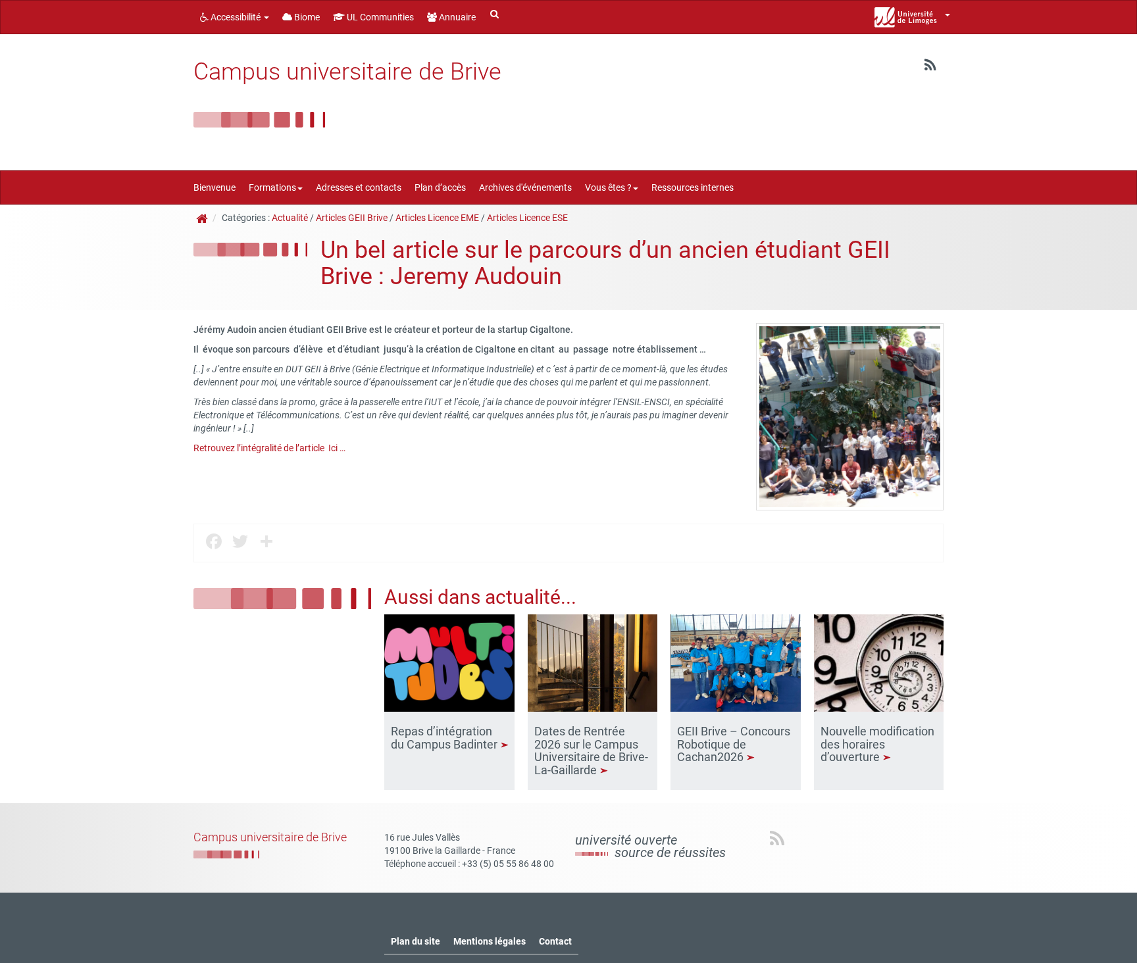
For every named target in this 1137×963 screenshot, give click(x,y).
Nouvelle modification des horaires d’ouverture (877, 744)
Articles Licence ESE (527, 217)
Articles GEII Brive (352, 217)
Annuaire (456, 17)
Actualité (290, 217)
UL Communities (379, 17)
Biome (306, 17)
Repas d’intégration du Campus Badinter (445, 737)
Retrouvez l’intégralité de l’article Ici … (269, 448)
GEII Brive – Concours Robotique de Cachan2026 (733, 744)
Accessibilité (236, 17)
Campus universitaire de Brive (347, 72)
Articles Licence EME (437, 217)
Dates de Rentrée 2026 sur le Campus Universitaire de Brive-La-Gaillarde (591, 750)
